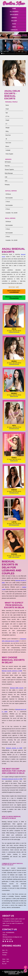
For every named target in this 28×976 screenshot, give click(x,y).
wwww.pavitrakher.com (11, 971)
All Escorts (14, 11)
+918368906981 (10, 932)
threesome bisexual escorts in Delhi (12, 779)
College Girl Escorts (14, 332)
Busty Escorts (14, 460)
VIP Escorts (14, 14)
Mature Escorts (14, 396)
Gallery (14, 20)
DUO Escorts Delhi (14, 525)
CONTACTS (14, 30)
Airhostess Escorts (14, 428)
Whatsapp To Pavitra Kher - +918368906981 (14, 297)
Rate (14, 26)
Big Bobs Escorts (14, 492)
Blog (14, 23)
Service (14, 17)
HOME (14, 8)
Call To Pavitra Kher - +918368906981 (14, 291)
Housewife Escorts (14, 364)
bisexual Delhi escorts (16, 688)
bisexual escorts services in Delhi (12, 670)
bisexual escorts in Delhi (14, 748)
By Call (4, 963)
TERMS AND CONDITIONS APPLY (15, 973)
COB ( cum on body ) (14, 557)
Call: (4, 932)
